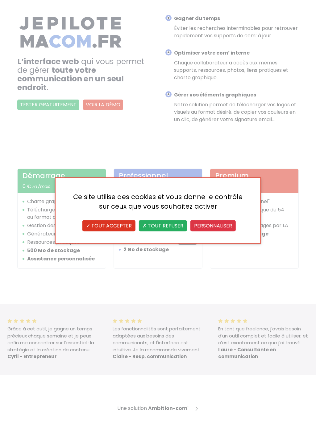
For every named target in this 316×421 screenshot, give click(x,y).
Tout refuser (165, 225)
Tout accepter (111, 225)
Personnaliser (213, 225)
